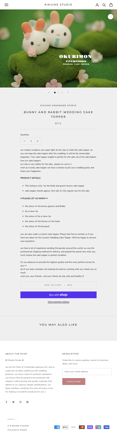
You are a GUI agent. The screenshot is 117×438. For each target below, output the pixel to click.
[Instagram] (20, 402)
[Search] (104, 4)
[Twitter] (13, 402)
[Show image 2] (58, 92)
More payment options (58, 301)
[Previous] (48, 92)
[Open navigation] (6, 5)
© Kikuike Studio (18, 426)
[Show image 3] (62, 92)
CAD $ (11, 419)
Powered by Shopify (17, 429)
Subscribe (74, 381)
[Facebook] (6, 402)
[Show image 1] (55, 92)
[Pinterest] (27, 402)
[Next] (68, 92)
